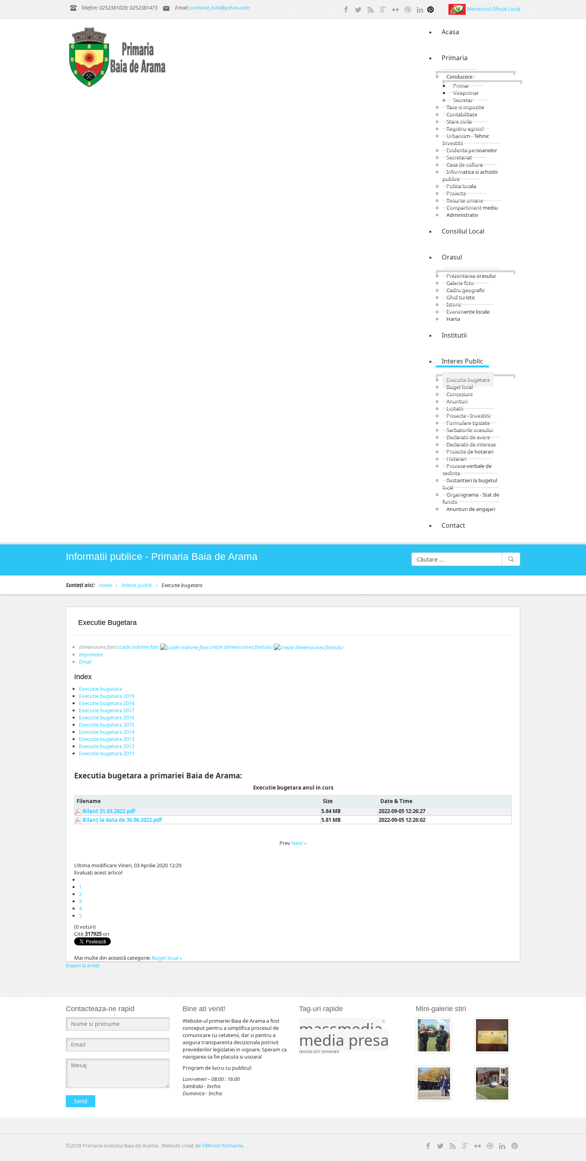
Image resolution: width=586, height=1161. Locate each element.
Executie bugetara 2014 (106, 731)
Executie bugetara (100, 688)
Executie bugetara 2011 (106, 753)
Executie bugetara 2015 (106, 724)
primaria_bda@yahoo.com (220, 7)
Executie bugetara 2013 (106, 739)
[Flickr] (395, 8)
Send (80, 1101)
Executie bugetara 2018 (106, 703)
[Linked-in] (420, 8)
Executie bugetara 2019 (106, 695)
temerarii (330, 1051)
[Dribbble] (407, 8)
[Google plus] (383, 8)
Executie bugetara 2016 (106, 717)
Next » (299, 843)
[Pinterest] (430, 8)
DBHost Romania (222, 1145)
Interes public (136, 585)
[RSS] (370, 8)
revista (306, 1051)
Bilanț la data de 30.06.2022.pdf (122, 819)
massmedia (341, 1028)
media (323, 1039)
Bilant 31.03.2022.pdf (109, 811)
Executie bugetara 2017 (106, 710)
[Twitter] (358, 8)
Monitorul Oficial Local (493, 8)
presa (368, 1039)
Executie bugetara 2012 (106, 746)
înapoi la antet (83, 965)
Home (105, 585)
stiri (317, 1051)
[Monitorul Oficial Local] (457, 8)
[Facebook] (346, 8)
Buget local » (167, 957)
